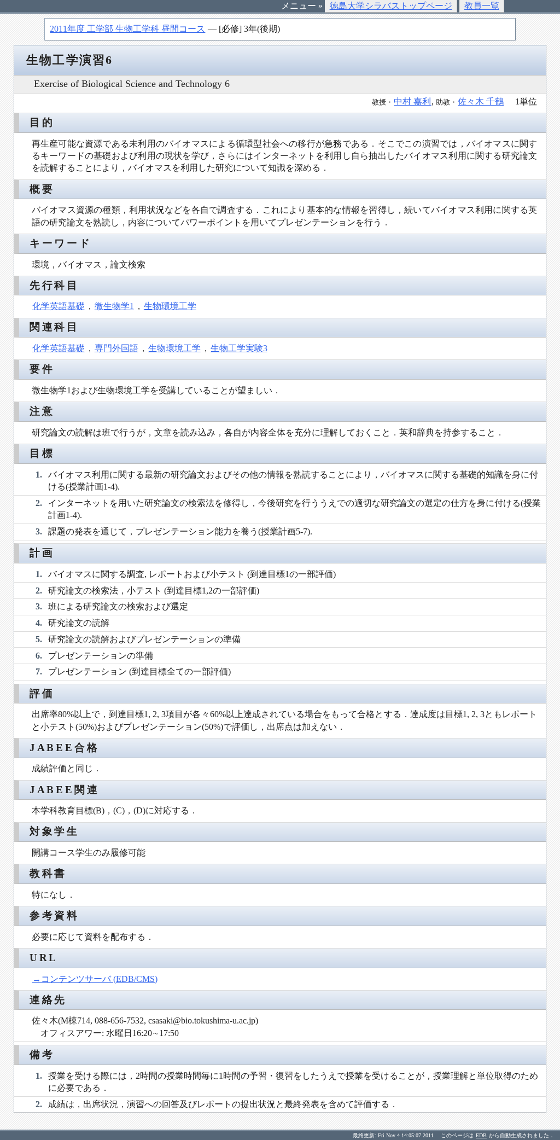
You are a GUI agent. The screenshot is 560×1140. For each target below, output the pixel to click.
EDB (481, 1135)
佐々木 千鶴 (481, 101)
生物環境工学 (170, 306)
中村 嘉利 (412, 101)
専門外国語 (116, 348)
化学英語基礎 (58, 306)
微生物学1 (114, 306)
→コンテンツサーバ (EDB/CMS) (95, 979)
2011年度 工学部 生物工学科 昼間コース (127, 28)
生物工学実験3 (239, 348)
